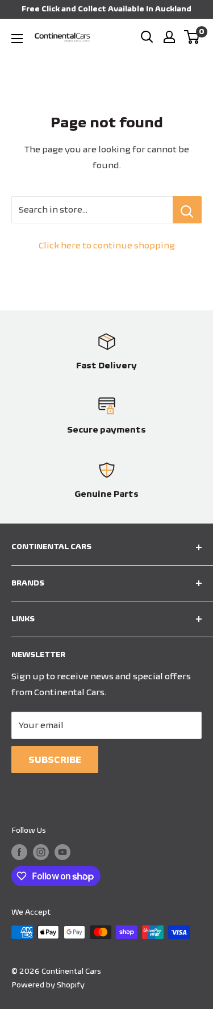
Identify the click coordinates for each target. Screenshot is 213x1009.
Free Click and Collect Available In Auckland (106, 9)
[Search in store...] (187, 209)
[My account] (169, 37)
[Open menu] (17, 38)
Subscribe (54, 759)
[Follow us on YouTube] (62, 852)
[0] (192, 37)
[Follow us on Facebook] (19, 852)
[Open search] (147, 37)
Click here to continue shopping (107, 245)
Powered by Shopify (48, 985)
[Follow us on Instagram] (41, 852)
